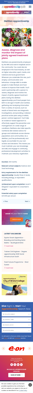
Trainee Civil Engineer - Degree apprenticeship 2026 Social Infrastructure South (15, 254)
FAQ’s (5, 338)
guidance (17, 338)
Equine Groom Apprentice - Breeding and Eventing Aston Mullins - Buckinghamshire (14, 242)
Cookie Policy (23, 390)
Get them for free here (19, 2)
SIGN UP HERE (16, 375)
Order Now (16, 219)
